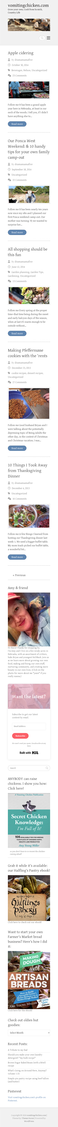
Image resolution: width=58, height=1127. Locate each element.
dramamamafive (24, 59)
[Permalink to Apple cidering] (29, 90)
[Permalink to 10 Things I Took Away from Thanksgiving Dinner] (29, 516)
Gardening (13, 276)
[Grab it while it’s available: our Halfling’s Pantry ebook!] (29, 876)
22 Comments (20, 180)
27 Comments (20, 382)
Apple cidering (21, 53)
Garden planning (20, 272)
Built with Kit (29, 752)
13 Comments (20, 281)
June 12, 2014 (18, 266)
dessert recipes (35, 373)
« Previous (19, 575)
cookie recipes (19, 373)
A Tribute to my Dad (17, 1050)
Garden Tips (37, 272)
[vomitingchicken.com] (29, 23)
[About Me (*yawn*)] (29, 594)
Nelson (27, 70)
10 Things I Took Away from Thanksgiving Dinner (27, 471)
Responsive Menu (48, 37)
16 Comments (20, 498)
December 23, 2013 (21, 368)
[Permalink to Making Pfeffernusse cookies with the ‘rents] (29, 403)
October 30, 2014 (20, 65)
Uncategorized (39, 70)
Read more (17, 124)
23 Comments (20, 75)
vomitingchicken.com (28, 5)
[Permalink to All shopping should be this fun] (29, 295)
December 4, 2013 (21, 488)
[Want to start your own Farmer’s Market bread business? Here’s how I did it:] (29, 952)
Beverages (17, 70)
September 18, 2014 (21, 169)
